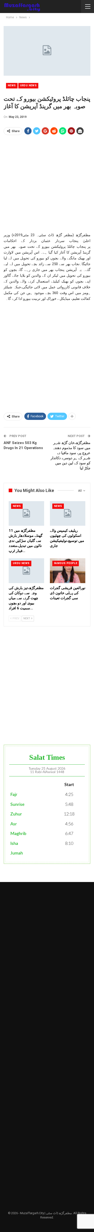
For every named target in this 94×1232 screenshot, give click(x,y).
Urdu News (28, 85)
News (12, 85)
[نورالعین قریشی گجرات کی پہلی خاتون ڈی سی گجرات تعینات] (67, 570)
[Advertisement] (47, 185)
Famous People (65, 563)
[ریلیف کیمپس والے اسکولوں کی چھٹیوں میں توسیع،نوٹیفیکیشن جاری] (67, 513)
